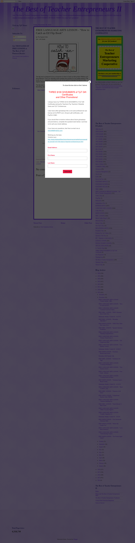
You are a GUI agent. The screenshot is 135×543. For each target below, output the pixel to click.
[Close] (89, 82)
